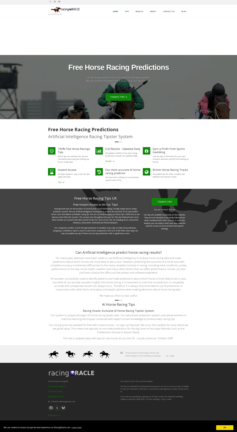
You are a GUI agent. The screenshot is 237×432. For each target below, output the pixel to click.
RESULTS (139, 11)
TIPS (127, 11)
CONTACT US (169, 11)
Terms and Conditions (57, 386)
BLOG (183, 11)
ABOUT (153, 11)
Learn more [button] (77, 427)
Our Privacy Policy (55, 391)
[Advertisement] (118, 36)
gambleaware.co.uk (56, 396)
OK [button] (225, 428)
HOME (115, 11)
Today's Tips (117, 96)
